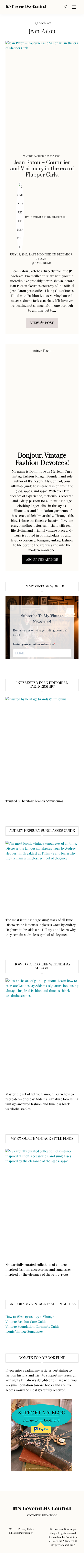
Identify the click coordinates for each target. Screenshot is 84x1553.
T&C (10, 1529)
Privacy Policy (26, 1529)
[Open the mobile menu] (74, 7)
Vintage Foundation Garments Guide (32, 1326)
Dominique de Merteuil (48, 217)
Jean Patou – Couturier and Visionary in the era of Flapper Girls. (42, 168)
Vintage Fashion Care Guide (26, 1321)
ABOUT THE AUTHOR (42, 559)
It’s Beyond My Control (26, 7)
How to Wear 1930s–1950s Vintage (30, 1316)
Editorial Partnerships (21, 1532)
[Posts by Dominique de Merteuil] (20, 217)
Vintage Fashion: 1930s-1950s (41, 156)
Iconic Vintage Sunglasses (24, 1331)
